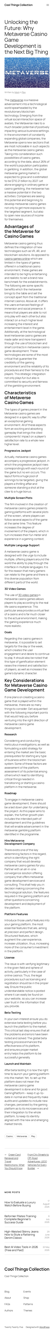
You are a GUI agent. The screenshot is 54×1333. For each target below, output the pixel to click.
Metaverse (22, 1136)
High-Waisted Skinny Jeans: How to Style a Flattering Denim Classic (21, 1234)
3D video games (28, 595)
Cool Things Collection (18, 5)
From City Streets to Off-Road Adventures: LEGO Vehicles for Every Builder (38, 1161)
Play (24, 92)
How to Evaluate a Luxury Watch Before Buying (20, 1204)
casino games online (17, 258)
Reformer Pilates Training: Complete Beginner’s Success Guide (20, 1219)
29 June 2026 (47, 1234)
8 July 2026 (47, 1219)
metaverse (16, 100)
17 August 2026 (46, 1203)
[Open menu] (48, 5)
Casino (9, 1136)
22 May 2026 (46, 1248)
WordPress (44, 1327)
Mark (17, 92)
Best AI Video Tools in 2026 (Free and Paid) (21, 1248)
